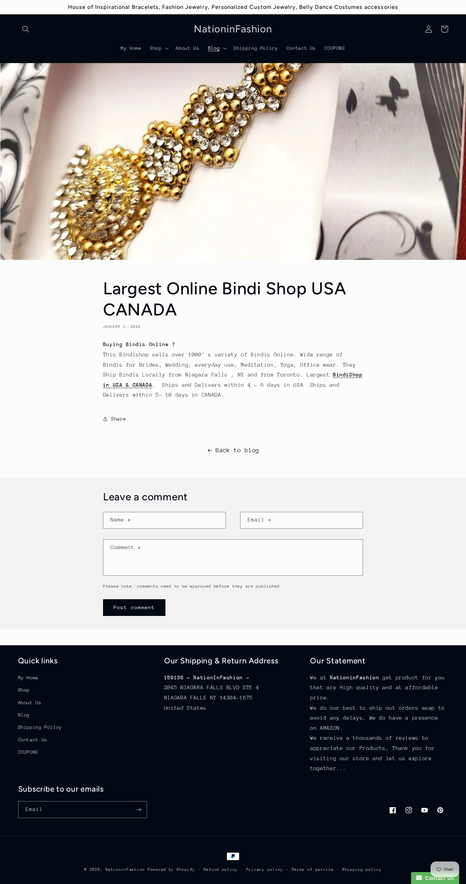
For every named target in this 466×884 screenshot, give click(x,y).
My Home (28, 677)
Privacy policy (264, 869)
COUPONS (28, 752)
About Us (30, 702)
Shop (24, 690)
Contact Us (32, 739)
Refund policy (221, 869)
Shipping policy (362, 869)
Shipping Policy (40, 727)
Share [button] (118, 419)
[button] (26, 29)
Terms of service (313, 869)
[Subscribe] (138, 809)
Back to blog (237, 450)
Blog (24, 715)
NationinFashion (125, 869)
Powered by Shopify (171, 869)
